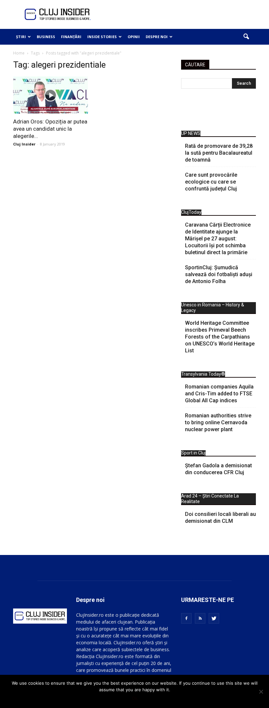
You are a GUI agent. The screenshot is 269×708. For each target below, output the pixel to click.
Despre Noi (157, 36)
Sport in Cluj (193, 452)
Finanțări (71, 36)
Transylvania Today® (203, 374)
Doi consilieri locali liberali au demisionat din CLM (220, 517)
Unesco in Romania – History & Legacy (212, 307)
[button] (246, 37)
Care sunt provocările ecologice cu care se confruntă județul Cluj (211, 182)
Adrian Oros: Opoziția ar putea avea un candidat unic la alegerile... (50, 128)
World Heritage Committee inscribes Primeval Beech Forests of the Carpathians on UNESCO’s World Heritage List (220, 337)
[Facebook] (186, 618)
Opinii (134, 36)
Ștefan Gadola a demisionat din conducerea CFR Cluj (218, 469)
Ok (134, 698)
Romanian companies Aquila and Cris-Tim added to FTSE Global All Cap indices (219, 394)
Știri (21, 36)
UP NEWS (190, 133)
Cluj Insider (24, 144)
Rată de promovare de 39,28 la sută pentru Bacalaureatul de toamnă (219, 153)
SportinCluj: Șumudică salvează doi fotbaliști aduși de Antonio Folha (218, 274)
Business (46, 36)
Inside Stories (102, 36)
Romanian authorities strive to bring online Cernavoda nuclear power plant (218, 422)
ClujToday (191, 212)
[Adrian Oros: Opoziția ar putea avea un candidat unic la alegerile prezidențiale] (50, 95)
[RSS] (200, 618)
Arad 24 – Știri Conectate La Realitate (210, 498)
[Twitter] (214, 618)
